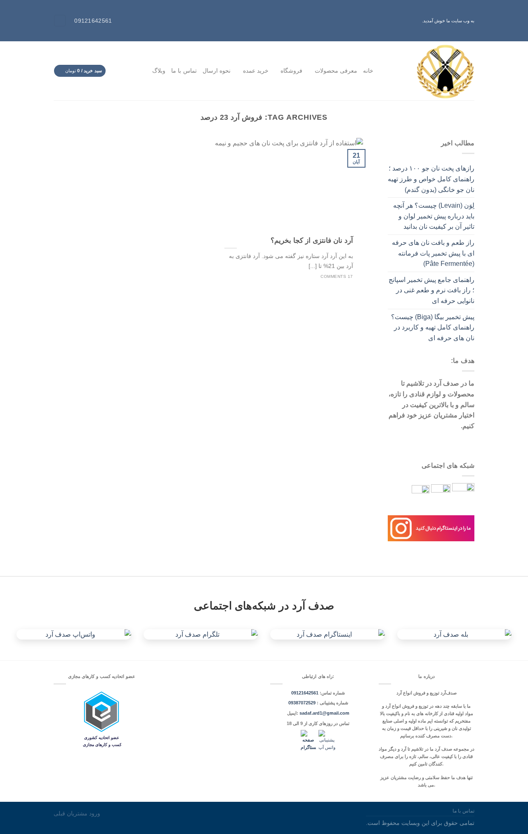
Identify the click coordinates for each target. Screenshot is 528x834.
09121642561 (304, 692)
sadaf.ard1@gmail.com (324, 713)
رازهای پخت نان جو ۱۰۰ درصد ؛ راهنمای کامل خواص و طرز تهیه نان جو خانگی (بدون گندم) (431, 179)
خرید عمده (256, 70)
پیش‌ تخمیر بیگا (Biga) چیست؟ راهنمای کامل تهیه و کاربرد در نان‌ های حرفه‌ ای (432, 327)
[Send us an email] (126, 70)
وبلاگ (158, 70)
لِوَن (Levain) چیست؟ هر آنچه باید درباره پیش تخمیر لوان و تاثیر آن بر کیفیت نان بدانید (433, 216)
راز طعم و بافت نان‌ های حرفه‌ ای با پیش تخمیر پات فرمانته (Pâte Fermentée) (433, 253)
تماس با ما (184, 70)
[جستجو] (60, 21)
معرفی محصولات (336, 70)
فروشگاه (291, 70)
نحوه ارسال (217, 70)
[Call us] (116, 70)
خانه (368, 70)
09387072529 (302, 702)
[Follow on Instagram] (135, 70)
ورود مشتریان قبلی (77, 813)
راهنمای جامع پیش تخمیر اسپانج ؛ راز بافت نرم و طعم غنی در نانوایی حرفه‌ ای (431, 290)
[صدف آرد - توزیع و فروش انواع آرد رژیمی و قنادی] (430, 70)
